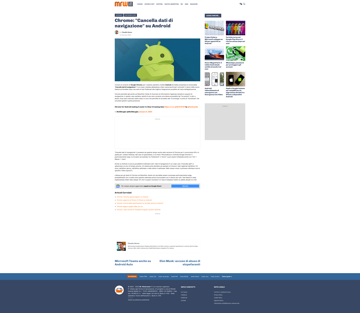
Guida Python (195, 276)
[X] (181, 32)
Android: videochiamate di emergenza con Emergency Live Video (214, 91)
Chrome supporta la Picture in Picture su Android (134, 200)
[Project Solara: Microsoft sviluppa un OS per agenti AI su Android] (214, 28)
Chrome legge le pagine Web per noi (130, 206)
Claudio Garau (127, 32)
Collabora (184, 295)
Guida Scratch (215, 276)
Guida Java (204, 276)
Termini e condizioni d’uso (222, 292)
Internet (119, 15)
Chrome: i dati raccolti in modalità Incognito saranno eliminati (138, 210)
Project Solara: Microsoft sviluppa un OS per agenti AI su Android (214, 40)
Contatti (183, 300)
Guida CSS (153, 276)
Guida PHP (174, 276)
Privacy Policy (218, 295)
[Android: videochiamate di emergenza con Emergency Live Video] (214, 79)
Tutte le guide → (227, 276)
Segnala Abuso (218, 300)
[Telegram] (194, 32)
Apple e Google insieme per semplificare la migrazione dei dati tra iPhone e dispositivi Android (235, 92)
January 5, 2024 (145, 112)
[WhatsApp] (190, 32)
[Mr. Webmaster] (119, 290)
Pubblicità (184, 298)
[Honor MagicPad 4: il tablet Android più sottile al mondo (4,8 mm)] (214, 53)
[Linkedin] (185, 32)
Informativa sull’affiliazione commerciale (226, 303)
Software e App (130, 15)
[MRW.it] (124, 4)
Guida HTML (143, 276)
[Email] (198, 32)
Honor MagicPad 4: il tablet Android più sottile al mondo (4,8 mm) (213, 66)
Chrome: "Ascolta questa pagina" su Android (132, 197)
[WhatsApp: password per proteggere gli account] (235, 53)
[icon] (241, 4)
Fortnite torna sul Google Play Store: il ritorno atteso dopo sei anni (235, 40)
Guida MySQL (184, 276)
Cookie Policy (218, 298)
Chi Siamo (184, 292)
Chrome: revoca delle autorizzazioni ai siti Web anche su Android (140, 203)
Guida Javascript (163, 276)
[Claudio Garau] (117, 32)
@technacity (193, 107)
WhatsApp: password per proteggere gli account (235, 65)
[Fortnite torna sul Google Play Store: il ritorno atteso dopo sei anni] (235, 28)
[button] (244, 4)
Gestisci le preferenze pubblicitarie (138, 300)
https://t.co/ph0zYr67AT (174, 107)
